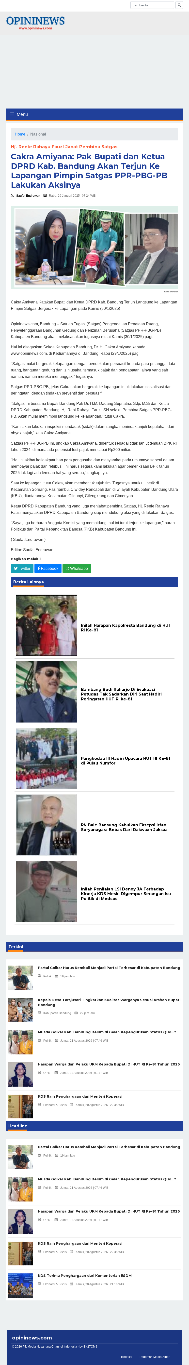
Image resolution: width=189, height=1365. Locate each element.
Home (20, 134)
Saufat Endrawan (28, 195)
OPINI (47, 1073)
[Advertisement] (94, 71)
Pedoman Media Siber (155, 1357)
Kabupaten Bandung (57, 1013)
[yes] (179, 5)
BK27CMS (90, 1346)
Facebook (49, 568)
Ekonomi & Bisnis (55, 1105)
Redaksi (126, 1357)
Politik (47, 976)
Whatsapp (78, 568)
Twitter (24, 568)
